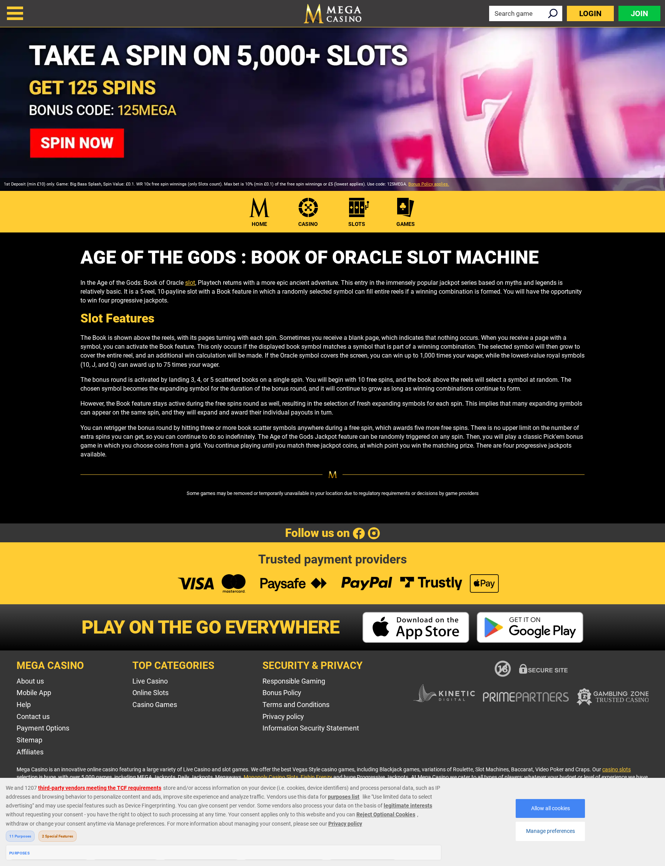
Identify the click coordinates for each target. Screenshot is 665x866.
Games (405, 224)
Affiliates (30, 752)
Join (639, 13)
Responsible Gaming (293, 681)
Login (590, 13)
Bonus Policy (281, 693)
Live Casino (150, 681)
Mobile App (34, 693)
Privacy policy (283, 716)
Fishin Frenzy (316, 777)
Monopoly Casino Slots (271, 777)
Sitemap (29, 740)
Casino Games (154, 704)
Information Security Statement (310, 728)
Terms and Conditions (295, 704)
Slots (356, 224)
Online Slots (150, 693)
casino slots (616, 769)
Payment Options (43, 728)
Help (24, 704)
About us (30, 681)
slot (190, 282)
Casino (308, 224)
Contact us (33, 716)
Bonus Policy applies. (428, 184)
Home (259, 224)
